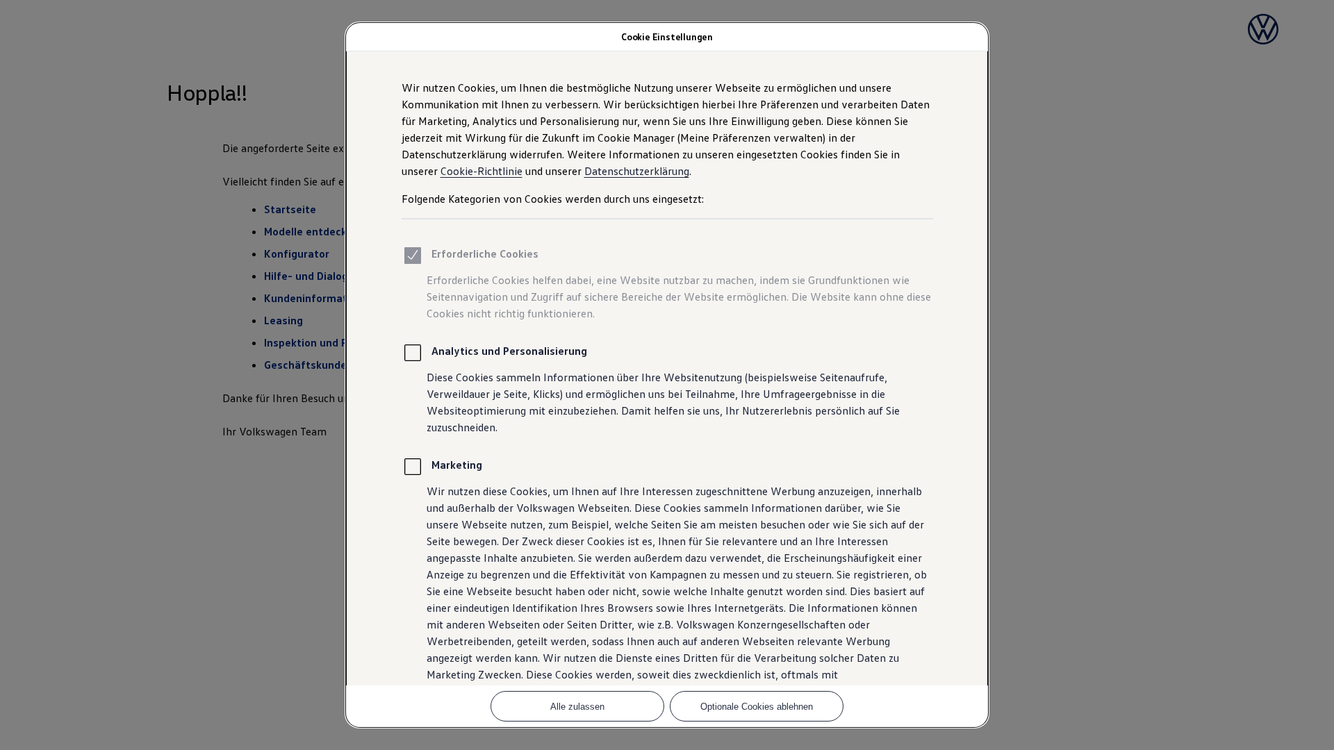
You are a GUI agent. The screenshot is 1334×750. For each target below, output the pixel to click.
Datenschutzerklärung (636, 171)
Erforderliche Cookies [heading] (484, 253)
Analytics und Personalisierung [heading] (509, 351)
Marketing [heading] (456, 465)
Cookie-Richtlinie (481, 171)
